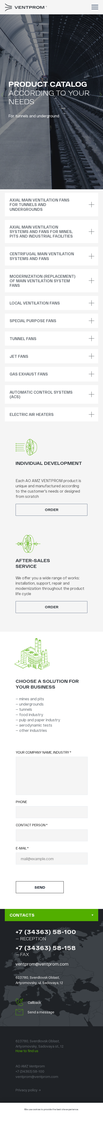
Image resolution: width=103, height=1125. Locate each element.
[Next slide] (100, 478)
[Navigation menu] (95, 7)
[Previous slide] (2, 478)
